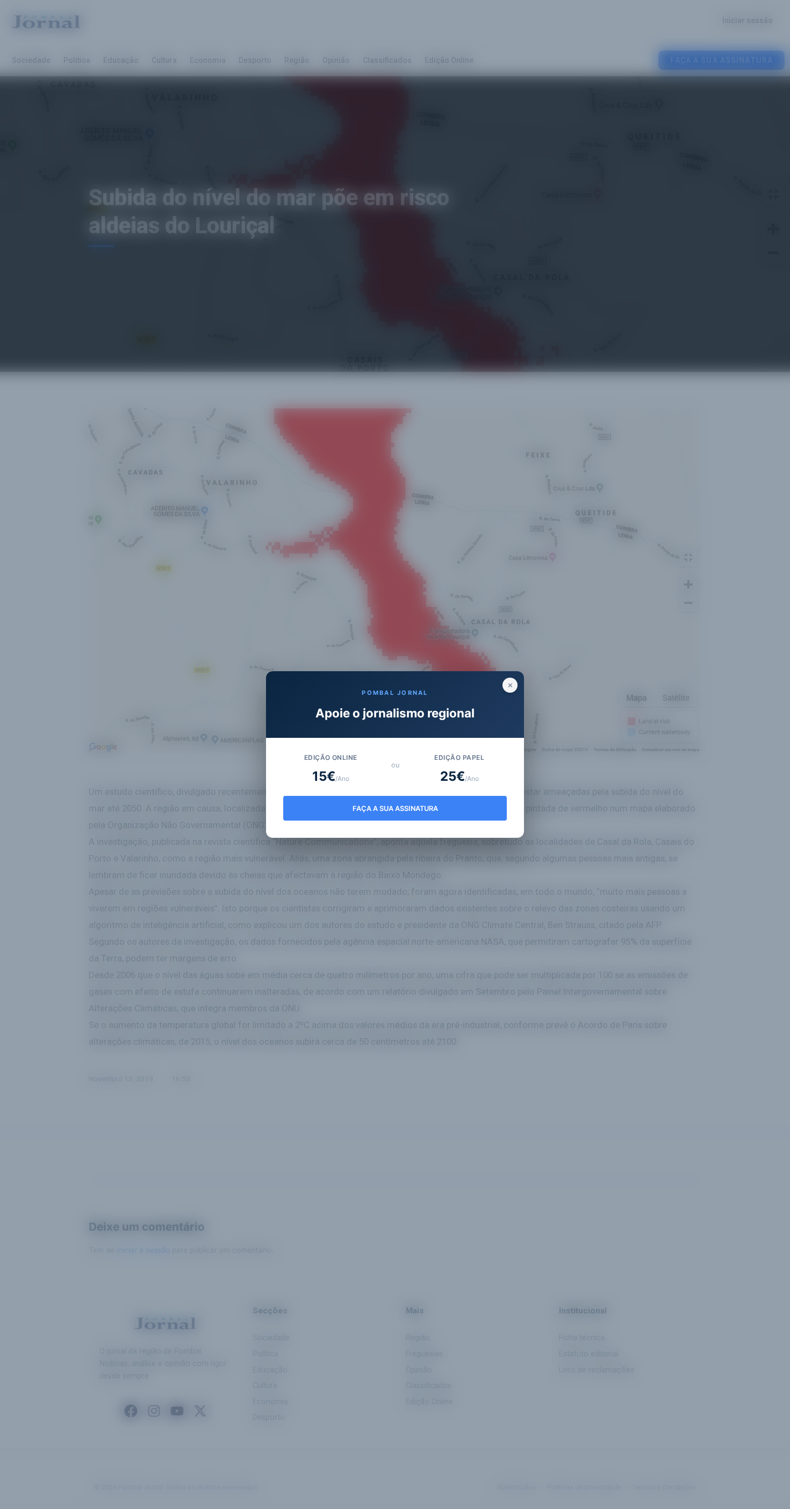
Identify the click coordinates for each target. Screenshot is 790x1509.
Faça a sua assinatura (395, 808)
